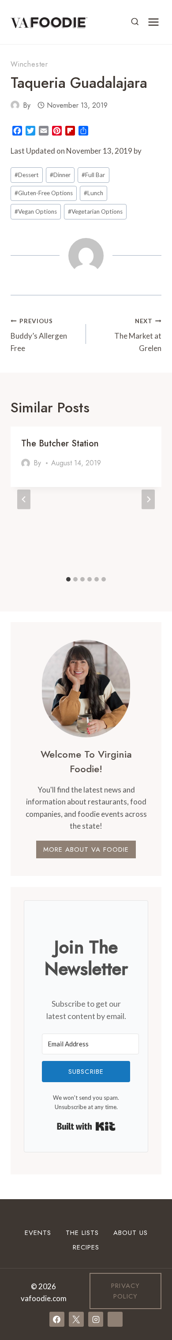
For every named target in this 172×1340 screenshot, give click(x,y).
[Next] (148, 499)
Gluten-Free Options (44, 192)
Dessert (27, 174)
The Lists (82, 1233)
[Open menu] (153, 21)
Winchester (29, 64)
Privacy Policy (125, 1291)
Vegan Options (36, 211)
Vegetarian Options (95, 211)
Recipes (86, 1247)
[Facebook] (56, 1319)
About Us (130, 1233)
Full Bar (93, 174)
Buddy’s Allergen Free (39, 335)
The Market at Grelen (137, 335)
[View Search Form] (135, 22)
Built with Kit (86, 1126)
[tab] (68, 579)
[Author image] (15, 105)
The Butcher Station (60, 443)
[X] (76, 1319)
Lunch (93, 192)
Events (38, 1233)
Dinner (60, 174)
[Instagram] (95, 1319)
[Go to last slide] (23, 499)
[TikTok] (115, 1319)
